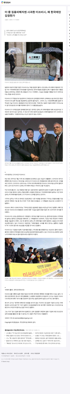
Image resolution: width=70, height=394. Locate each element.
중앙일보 (7, 2)
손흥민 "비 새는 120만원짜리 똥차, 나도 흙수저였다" (48, 336)
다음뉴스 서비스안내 (6, 353)
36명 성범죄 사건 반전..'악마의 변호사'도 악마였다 (19, 336)
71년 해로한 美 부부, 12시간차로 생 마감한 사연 (48, 343)
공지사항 (26, 353)
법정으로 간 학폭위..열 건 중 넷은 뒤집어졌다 (19, 341)
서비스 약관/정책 (35, 353)
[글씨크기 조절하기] (57, 24)
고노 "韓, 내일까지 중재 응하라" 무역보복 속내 (19, 338)
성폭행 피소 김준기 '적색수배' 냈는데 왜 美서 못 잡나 (48, 341)
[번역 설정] (54, 24)
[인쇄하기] (61, 24)
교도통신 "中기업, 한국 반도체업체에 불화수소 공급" (19, 333)
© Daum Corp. (5, 361)
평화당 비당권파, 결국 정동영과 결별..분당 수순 (48, 338)
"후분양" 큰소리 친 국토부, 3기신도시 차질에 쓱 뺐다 (19, 343)
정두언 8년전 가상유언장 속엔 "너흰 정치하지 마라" (48, 333)
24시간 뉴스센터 (18, 353)
